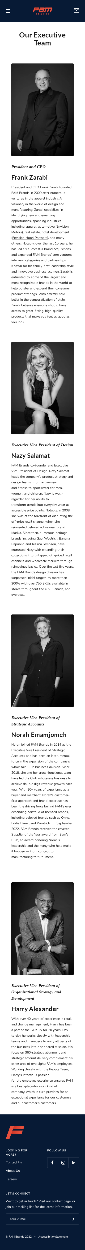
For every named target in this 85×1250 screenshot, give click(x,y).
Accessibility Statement (53, 1237)
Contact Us (14, 1162)
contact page (61, 1201)
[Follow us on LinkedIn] (73, 1162)
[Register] (73, 1219)
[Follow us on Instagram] (63, 1162)
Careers (11, 1179)
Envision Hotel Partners (29, 238)
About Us (13, 1171)
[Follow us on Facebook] (52, 1162)
